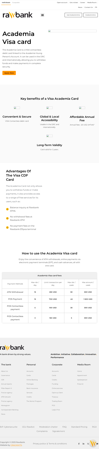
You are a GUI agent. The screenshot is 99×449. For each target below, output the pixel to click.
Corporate (16, 2)
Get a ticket (74, 2)
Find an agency (6, 393)
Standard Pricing (79, 427)
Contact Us (89, 7)
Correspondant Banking (9, 410)
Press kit (80, 384)
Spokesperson (82, 380)
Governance (5, 375)
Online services (57, 388)
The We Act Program (34, 401)
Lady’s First (56, 410)
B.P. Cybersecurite (8, 427)
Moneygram (5, 405)
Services (29, 393)
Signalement (58, 431)
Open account (62, 2)
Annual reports (6, 384)
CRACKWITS (16, 445)
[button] (42, 15)
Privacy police (39, 443)
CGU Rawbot (28, 427)
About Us (4, 371)
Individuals (6, 2)
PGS (53, 405)
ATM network (6, 397)
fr (96, 7)
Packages (30, 384)
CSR (2, 380)
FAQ (64, 427)
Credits (29, 397)
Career (82, 2)
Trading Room (57, 401)
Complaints (42, 431)
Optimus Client (57, 393)
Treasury (55, 397)
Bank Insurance (32, 388)
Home (79, 371)
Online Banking (32, 380)
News (80, 7)
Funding (55, 384)
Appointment (82, 375)
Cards (29, 375)
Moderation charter (48, 427)
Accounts (30, 371)
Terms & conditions (58, 443)
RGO (94, 427)
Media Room (92, 2)
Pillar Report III (6, 388)
